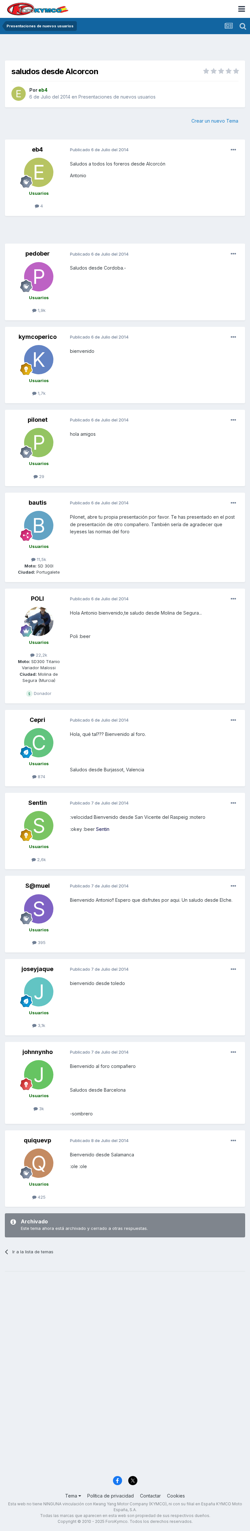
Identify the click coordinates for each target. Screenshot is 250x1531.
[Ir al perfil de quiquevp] (38, 1163)
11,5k (40, 559)
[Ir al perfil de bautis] (38, 525)
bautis (38, 502)
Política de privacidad (110, 1495)
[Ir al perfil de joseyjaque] (38, 991)
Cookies (176, 1495)
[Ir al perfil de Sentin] (38, 825)
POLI (37, 598)
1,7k (41, 393)
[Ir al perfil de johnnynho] (38, 1074)
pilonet (38, 419)
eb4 (37, 149)
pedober (37, 253)
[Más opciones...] (233, 150)
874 (40, 776)
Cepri (37, 719)
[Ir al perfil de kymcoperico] (38, 359)
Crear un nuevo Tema (214, 121)
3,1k (40, 1025)
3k (41, 1108)
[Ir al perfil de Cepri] (38, 742)
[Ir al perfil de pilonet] (38, 442)
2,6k (41, 859)
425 (41, 1197)
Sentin (37, 802)
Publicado (99, 149)
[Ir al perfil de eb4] (18, 94)
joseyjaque (37, 968)
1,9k (41, 310)
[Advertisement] (125, 49)
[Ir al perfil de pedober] (38, 276)
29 (41, 476)
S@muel (37, 885)
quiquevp (37, 1140)
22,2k (41, 655)
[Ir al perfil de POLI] (38, 621)
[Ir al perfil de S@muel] (38, 909)
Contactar (150, 1495)
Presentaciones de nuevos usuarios (117, 97)
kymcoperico (38, 336)
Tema (71, 1495)
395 (41, 942)
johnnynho (37, 1051)
